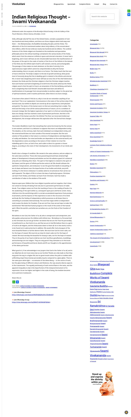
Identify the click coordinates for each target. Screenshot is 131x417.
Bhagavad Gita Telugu (97, 64)
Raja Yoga (93, 188)
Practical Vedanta (106, 292)
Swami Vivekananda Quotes (99, 229)
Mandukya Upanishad (97, 160)
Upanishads (94, 246)
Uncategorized (94, 242)
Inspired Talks (94, 116)
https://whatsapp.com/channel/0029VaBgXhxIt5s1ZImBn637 (32, 295)
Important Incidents (96, 108)
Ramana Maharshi (96, 192)
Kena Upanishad (95, 137)
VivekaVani (18, 4)
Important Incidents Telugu (99, 112)
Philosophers (94, 172)
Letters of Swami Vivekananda (100, 151)
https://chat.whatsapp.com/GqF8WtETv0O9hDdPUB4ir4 (31, 302)
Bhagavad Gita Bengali (97, 52)
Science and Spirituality (97, 201)
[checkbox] (126, 412)
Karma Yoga (94, 128)
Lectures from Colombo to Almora (101, 145)
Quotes (92, 184)
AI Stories (112, 261)
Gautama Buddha (99, 286)
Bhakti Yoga (93, 69)
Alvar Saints (93, 265)
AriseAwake (94, 44)
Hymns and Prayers (96, 104)
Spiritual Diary (94, 205)
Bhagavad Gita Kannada (97, 60)
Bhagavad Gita (94, 48)
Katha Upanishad (95, 133)
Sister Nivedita (104, 298)
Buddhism (93, 85)
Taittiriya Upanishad (96, 234)
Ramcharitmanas (95, 197)
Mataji (107, 289)
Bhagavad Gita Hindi (96, 56)
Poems (99, 292)
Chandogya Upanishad (97, 89)
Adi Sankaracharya (94, 261)
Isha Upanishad (95, 120)
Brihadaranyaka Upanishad (98, 81)
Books (92, 73)
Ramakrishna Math (109, 295)
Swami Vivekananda (51, 287)
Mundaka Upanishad (96, 168)
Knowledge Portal (95, 141)
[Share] (129, 14)
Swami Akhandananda (98, 318)
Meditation (93, 292)
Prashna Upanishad (96, 176)
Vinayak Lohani (102, 359)
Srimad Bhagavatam (96, 217)
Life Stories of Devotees (98, 155)
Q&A (112, 292)
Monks (92, 164)
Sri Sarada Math (95, 213)
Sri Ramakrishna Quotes (98, 209)
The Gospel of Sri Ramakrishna (100, 238)
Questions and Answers (97, 180)
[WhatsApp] (129, 11)
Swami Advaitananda (107, 315)
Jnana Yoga (93, 124)
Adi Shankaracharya (104, 261)
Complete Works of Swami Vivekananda (32, 286)
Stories (92, 221)
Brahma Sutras (95, 77)
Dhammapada (94, 100)
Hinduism (110, 286)
